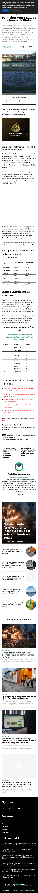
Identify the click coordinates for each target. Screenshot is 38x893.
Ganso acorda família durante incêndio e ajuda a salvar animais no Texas (17, 531)
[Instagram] (19, 494)
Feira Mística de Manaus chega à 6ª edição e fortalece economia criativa (9, 452)
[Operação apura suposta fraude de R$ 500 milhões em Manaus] (31, 551)
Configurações (15, 10)
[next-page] (33, 505)
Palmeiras (12, 437)
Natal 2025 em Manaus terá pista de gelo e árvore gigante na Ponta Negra (28, 451)
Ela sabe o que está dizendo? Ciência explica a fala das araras (12, 604)
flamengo (18, 435)
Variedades (6, 650)
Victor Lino (7, 541)
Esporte (19, 15)
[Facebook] (16, 494)
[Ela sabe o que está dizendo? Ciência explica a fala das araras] (31, 604)
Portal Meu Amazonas (7, 46)
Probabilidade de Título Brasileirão (12, 439)
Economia (5, 736)
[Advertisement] (19, 206)
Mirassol (5, 437)
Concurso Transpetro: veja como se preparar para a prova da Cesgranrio (11, 591)
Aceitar (5, 10)
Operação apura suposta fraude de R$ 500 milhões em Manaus (12, 551)
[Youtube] (22, 494)
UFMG (26, 439)
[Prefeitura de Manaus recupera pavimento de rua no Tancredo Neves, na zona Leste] (31, 578)
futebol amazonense (29, 435)
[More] (32, 101)
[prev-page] (29, 505)
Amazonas (5, 780)
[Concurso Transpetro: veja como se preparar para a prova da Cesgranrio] (31, 591)
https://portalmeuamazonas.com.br (19, 477)
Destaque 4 (10, 435)
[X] (14, 809)
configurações (22, 7)
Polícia (4, 694)
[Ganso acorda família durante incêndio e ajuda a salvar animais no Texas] (19, 636)
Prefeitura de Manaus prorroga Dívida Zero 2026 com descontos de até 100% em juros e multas (13, 564)
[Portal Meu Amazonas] (19, 466)
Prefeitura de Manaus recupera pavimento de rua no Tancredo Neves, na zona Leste (13, 578)
